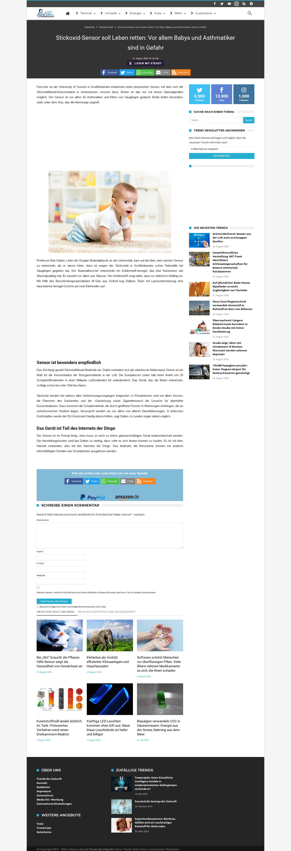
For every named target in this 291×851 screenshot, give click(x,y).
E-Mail (41, 563)
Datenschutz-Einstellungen (54, 803)
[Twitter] (222, 4)
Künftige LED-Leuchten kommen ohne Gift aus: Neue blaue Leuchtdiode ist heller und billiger (108, 727)
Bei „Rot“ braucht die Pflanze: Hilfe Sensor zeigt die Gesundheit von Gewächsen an (59, 661)
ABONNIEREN (221, 155)
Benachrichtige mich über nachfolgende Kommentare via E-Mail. (73, 606)
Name (40, 551)
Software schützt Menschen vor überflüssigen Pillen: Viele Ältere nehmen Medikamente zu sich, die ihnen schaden (159, 663)
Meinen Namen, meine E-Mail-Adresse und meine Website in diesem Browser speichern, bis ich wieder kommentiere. (96, 592)
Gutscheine (44, 832)
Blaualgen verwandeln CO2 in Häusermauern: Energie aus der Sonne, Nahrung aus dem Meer (158, 727)
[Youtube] (229, 4)
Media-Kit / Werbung (50, 799)
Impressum (44, 791)
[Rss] (244, 4)
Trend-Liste (44, 828)
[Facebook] (214, 4)
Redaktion (43, 787)
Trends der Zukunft (49, 779)
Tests (40, 823)
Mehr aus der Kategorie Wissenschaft (106, 611)
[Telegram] (251, 4)
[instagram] (236, 4)
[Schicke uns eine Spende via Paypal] (92, 496)
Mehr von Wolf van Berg (56, 611)
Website (41, 575)
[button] (110, 72)
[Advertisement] (110, 137)
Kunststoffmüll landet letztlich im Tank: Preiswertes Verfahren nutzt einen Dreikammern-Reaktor (59, 727)
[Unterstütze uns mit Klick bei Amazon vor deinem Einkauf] (127, 496)
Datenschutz (45, 795)
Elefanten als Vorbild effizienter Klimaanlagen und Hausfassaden (108, 661)
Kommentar (43, 519)
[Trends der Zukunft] (46, 13)
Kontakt (42, 783)
